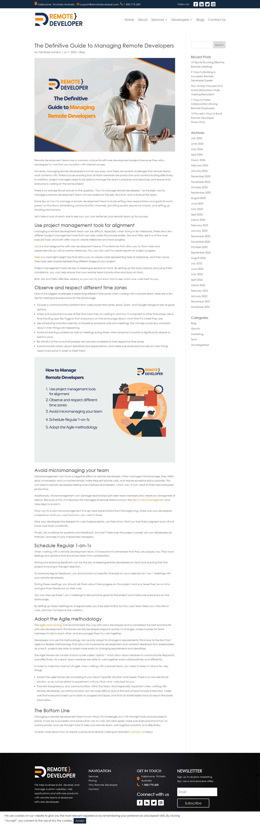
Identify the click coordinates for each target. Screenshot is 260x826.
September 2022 (201, 252)
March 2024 (198, 159)
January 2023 (199, 230)
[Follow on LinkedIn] (201, 4)
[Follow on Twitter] (207, 4)
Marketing (197, 334)
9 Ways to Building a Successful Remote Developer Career (203, 76)
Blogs (200, 20)
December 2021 (200, 301)
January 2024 (199, 170)
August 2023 (198, 197)
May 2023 (197, 208)
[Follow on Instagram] (213, 4)
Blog (82, 52)
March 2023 (198, 219)
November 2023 (200, 181)
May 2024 (197, 149)
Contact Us (217, 20)
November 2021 (200, 306)
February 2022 (199, 290)
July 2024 (196, 138)
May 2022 (197, 274)
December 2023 (200, 176)
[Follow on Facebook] (195, 4)
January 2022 (199, 296)
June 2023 (197, 203)
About (143, 20)
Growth (195, 328)
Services (157, 20)
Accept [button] (80, 820)
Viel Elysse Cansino (49, 52)
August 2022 (198, 257)
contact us (137, 731)
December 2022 (200, 236)
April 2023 (197, 214)
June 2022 (197, 268)
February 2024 (199, 165)
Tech (194, 339)
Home (129, 20)
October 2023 (199, 187)
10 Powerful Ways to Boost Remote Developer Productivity (206, 118)
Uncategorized (200, 344)
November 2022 (200, 241)
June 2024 (197, 143)
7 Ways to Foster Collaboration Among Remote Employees (204, 104)
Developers (180, 20)
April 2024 (197, 154)
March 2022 (198, 285)
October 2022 (199, 246)
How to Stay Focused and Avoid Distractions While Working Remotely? (207, 90)
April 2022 (197, 279)
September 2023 (201, 192)
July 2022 (196, 263)
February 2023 (199, 225)
